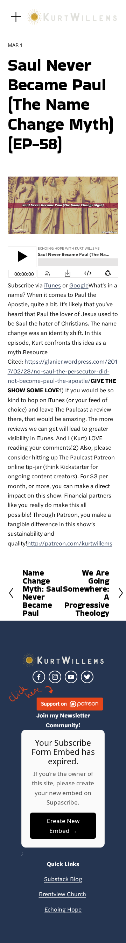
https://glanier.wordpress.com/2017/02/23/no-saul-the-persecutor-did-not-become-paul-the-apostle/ (62, 371)
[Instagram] (55, 677)
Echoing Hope (63, 909)
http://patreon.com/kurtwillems (69, 543)
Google (79, 285)
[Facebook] (39, 677)
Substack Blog (63, 878)
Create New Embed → (63, 825)
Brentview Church (62, 894)
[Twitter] (87, 677)
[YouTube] (71, 677)
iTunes (52, 285)
